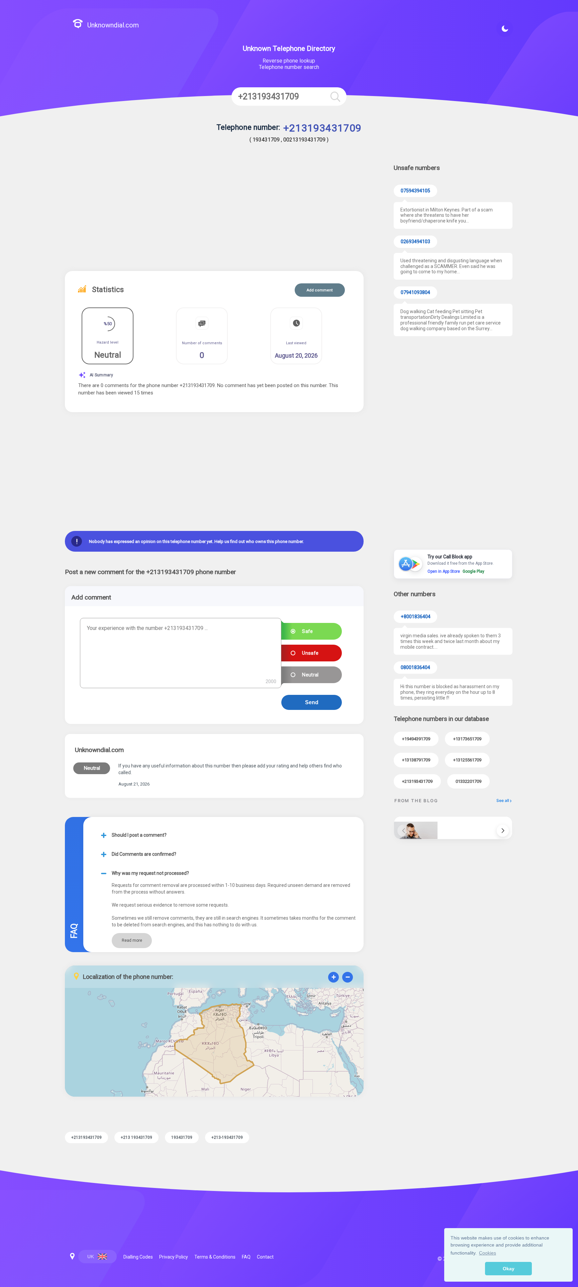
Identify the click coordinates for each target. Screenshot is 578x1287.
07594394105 (415, 191)
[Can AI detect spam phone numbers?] (416, 828)
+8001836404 (415, 617)
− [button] (348, 977)
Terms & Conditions (214, 1257)
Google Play (473, 571)
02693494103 (415, 242)
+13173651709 (467, 738)
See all (502, 800)
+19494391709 (416, 738)
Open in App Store (443, 571)
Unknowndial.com (113, 25)
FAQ (246, 1257)
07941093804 (415, 292)
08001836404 (415, 667)
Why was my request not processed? (150, 873)
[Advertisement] (214, 214)
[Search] (335, 96)
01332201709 (468, 781)
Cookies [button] (487, 1253)
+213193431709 (417, 781)
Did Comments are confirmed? (144, 854)
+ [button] (333, 977)
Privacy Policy (173, 1257)
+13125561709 (467, 759)
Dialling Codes (138, 1257)
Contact (265, 1257)
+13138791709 (416, 759)
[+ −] (214, 1043)
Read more (132, 940)
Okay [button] (508, 1268)
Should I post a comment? (139, 835)
